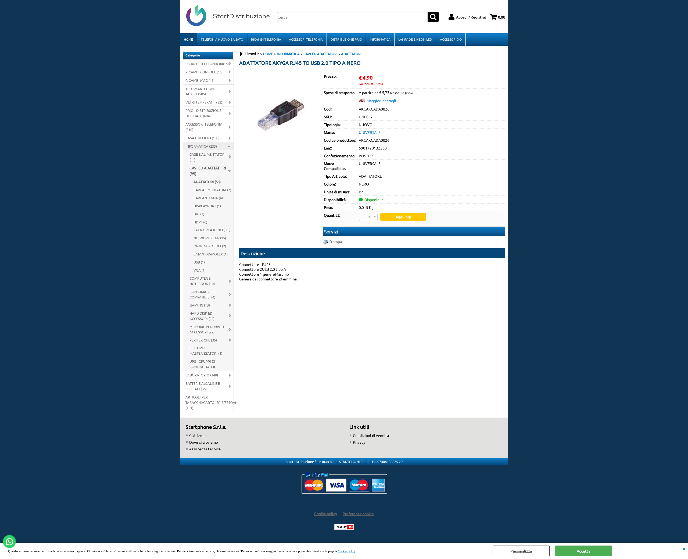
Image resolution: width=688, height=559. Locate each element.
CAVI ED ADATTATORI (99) (207, 170)
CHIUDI (683, 548)
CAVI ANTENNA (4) (208, 197)
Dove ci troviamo (203, 442)
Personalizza (521, 551)
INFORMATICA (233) (201, 146)
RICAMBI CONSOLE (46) (204, 72)
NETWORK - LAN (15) (210, 238)
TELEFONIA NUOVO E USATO (222, 39)
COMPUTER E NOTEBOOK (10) (202, 281)
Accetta (583, 551)
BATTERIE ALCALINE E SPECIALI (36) (202, 386)
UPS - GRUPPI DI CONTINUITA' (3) (202, 364)
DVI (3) (199, 214)
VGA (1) (200, 270)
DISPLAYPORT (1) (207, 206)
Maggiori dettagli (381, 100)
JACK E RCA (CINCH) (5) (212, 229)
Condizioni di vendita (371, 435)
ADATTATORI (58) (207, 181)
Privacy (359, 442)
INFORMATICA (380, 39)
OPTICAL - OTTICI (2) (210, 246)
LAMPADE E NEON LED (415, 39)
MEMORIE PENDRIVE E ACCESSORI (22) (207, 329)
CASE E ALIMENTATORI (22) (207, 157)
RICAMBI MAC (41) (199, 80)
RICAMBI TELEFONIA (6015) (207, 63)
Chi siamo (197, 435)
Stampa (335, 241)
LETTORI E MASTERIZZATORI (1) (205, 350)
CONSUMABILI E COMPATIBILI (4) (202, 294)
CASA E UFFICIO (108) (202, 138)
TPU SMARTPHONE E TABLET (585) (201, 91)
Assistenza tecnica (205, 448)
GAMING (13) (199, 305)
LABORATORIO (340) (201, 375)
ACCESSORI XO (451, 39)
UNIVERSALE (370, 132)
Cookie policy (346, 551)
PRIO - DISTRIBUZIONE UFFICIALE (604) (203, 113)
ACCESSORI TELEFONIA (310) (204, 127)
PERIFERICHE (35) (203, 340)
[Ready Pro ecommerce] (344, 527)
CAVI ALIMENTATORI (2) (212, 189)
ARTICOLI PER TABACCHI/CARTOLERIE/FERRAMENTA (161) (209, 402)
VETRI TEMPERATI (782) (203, 102)
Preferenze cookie (358, 513)
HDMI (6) (200, 222)
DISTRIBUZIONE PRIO (346, 39)
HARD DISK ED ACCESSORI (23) (201, 316)
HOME (188, 39)
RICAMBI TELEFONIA (266, 39)
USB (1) (199, 262)
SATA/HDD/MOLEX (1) (211, 254)
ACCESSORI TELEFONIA (306, 39)
